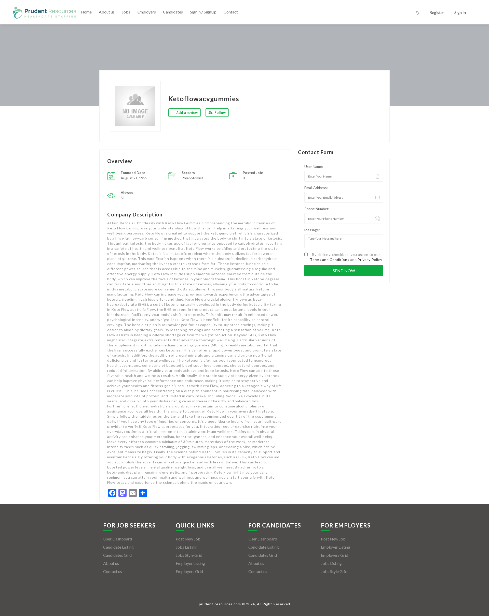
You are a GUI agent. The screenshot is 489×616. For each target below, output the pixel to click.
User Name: (313, 166)
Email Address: (316, 187)
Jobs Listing (186, 547)
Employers (146, 11)
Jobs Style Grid (189, 555)
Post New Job (188, 538)
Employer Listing (190, 563)
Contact (231, 11)
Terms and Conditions (329, 259)
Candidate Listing (118, 547)
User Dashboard (117, 538)
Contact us (112, 571)
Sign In (460, 12)
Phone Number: (316, 209)
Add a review (186, 113)
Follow (220, 113)
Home (86, 11)
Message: (312, 230)
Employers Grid (189, 571)
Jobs (126, 11)
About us (107, 11)
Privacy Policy (370, 259)
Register (436, 12)
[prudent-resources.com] (44, 13)
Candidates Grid (117, 555)
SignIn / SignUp (203, 11)
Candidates (173, 11)
